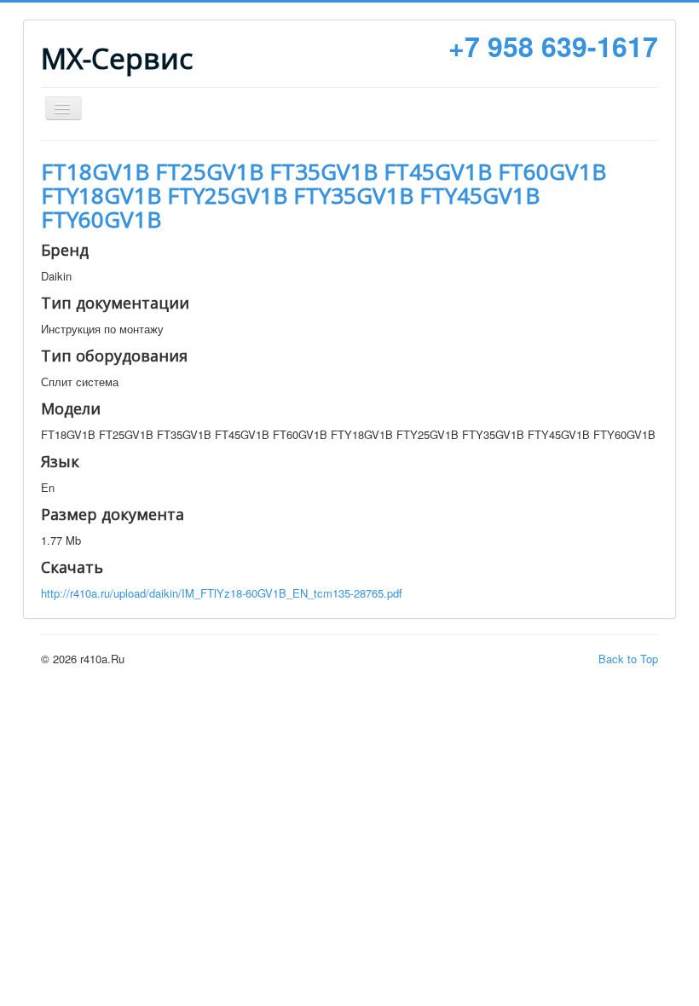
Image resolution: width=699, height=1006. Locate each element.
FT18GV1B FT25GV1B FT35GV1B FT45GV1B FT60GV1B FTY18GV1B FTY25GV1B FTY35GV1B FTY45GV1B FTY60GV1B (323, 195)
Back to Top (628, 658)
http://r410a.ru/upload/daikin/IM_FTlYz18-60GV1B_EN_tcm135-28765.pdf (221, 593)
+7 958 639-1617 (553, 46)
